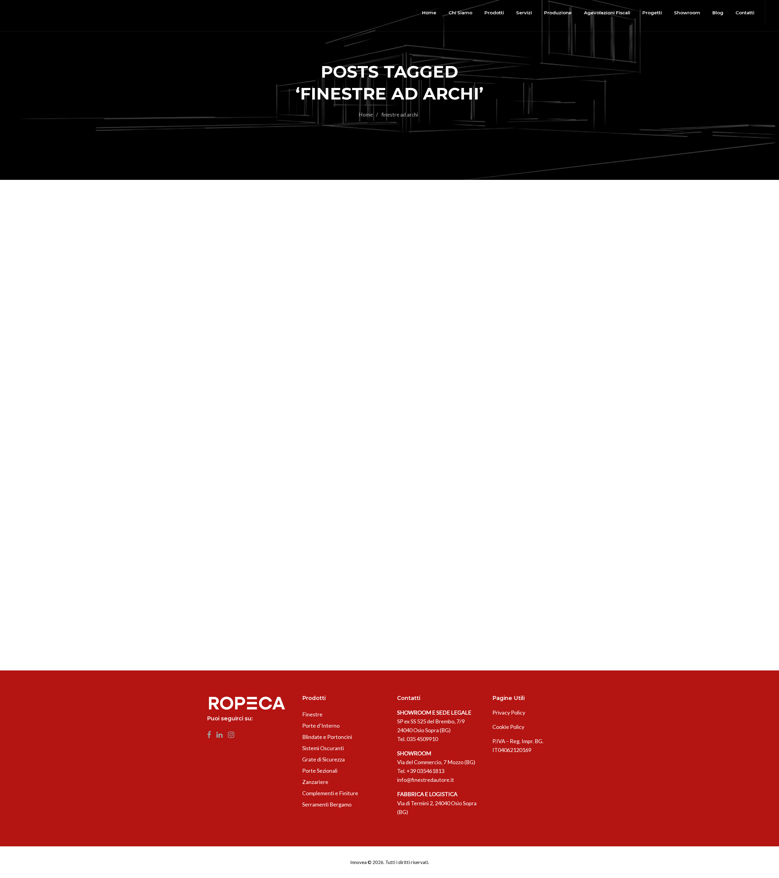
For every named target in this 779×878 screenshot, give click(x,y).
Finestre (292, 329)
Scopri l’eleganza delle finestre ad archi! (335, 645)
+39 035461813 (425, 771)
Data (256, 329)
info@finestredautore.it (425, 779)
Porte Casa (370, 626)
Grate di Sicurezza (323, 759)
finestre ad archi (324, 329)
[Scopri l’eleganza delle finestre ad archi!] (389, 546)
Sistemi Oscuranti (323, 748)
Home (366, 114)
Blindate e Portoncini (327, 736)
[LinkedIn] (221, 736)
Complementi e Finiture (330, 793)
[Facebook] (211, 736)
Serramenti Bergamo (326, 804)
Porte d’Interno (321, 725)
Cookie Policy (508, 726)
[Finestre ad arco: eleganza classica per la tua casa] (389, 321)
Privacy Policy (508, 712)
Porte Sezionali (319, 770)
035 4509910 (422, 739)
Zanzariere (315, 781)
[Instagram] (233, 736)
